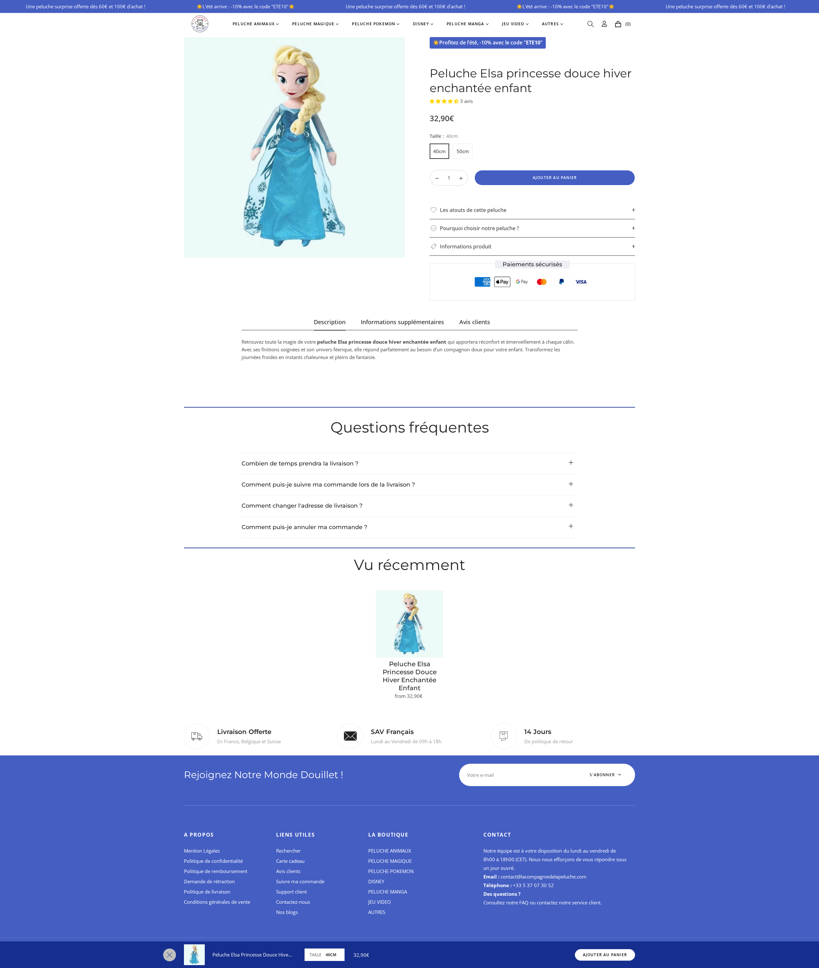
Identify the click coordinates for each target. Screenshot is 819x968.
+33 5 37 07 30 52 (533, 885)
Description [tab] (330, 322)
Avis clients (288, 871)
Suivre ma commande (300, 881)
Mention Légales (202, 850)
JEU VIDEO (379, 902)
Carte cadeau (290, 861)
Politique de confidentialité (213, 861)
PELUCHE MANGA (387, 891)
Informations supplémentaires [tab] (402, 322)
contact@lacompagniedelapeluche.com (543, 876)
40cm (439, 151)
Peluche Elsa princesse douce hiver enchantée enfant (410, 676)
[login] (604, 24)
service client (586, 902)
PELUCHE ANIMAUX (389, 850)
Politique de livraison (207, 891)
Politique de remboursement (215, 871)
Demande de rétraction (209, 881)
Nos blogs (287, 912)
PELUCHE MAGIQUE (390, 861)
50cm (463, 151)
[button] (591, 24)
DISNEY (376, 881)
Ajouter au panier (605, 954)
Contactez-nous (293, 902)
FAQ (524, 902)
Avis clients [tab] (474, 322)
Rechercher (288, 850)
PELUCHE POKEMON (391, 871)
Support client (291, 891)
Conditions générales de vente (217, 902)
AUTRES (376, 912)
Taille (316, 954)
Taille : (444, 136)
